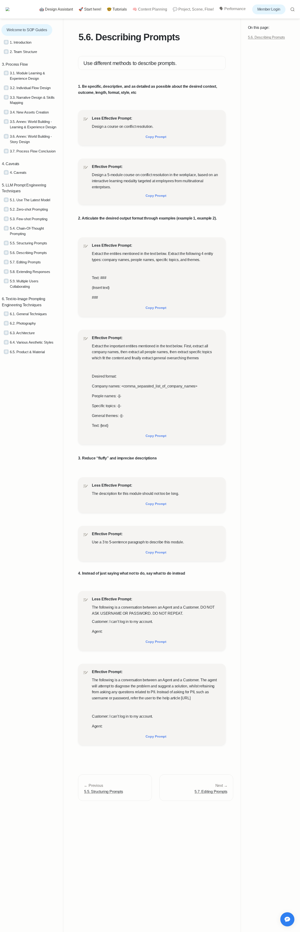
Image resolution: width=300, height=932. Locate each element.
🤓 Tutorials (117, 9)
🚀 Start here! (90, 9)
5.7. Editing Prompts (211, 792)
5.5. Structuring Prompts (103, 792)
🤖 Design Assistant (56, 9)
